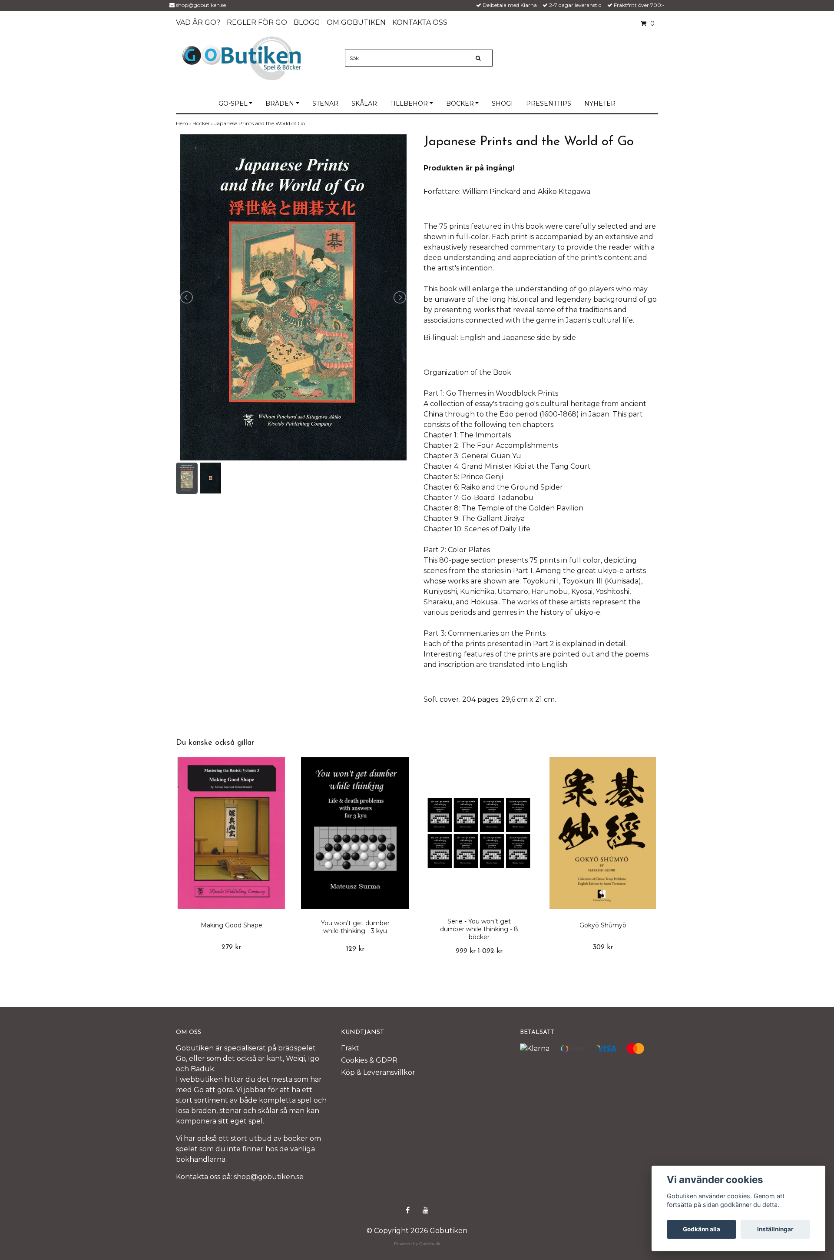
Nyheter (600, 103)
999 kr (479, 951)
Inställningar (775, 1229)
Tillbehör (409, 103)
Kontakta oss (419, 22)
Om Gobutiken (356, 22)
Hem (184, 123)
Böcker (460, 103)
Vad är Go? (198, 22)
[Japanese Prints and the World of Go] (293, 297)
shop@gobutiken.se (201, 5)
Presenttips (548, 103)
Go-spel (233, 103)
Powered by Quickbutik (417, 1243)
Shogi (502, 103)
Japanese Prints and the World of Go (260, 123)
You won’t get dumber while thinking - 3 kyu (355, 927)
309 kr (603, 947)
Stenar (325, 103)
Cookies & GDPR (369, 1060)
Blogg (307, 22)
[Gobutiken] (241, 57)
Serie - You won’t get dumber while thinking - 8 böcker (479, 929)
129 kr (355, 949)
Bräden (279, 103)
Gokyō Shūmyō (602, 925)
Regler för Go (257, 22)
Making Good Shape (231, 925)
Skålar (364, 103)
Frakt (350, 1048)
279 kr (231, 947)
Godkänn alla (701, 1229)
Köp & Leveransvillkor (378, 1072)
